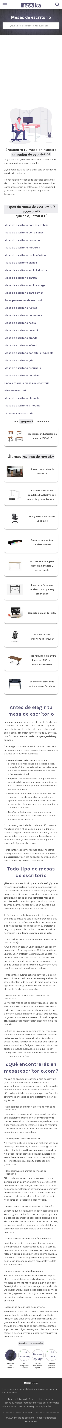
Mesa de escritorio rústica (20, 308)
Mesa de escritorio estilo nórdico (25, 255)
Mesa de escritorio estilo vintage (24, 285)
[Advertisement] (31, 67)
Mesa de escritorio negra (20, 323)
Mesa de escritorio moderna (22, 247)
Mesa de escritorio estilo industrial (26, 270)
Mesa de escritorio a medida (22, 405)
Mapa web (54, 1413)
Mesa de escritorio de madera (23, 315)
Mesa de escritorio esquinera (22, 368)
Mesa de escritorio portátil (21, 330)
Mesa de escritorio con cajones (24, 232)
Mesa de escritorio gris (18, 360)
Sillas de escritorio (15, 390)
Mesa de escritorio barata (20, 278)
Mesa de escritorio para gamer (23, 293)
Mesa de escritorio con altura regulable (28, 353)
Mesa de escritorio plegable (22, 398)
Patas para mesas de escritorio (23, 300)
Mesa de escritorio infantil (20, 345)
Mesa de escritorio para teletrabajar (27, 225)
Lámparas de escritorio (19, 413)
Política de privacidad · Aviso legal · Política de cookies (26, 1413)
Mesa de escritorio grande (20, 338)
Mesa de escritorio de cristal (22, 375)
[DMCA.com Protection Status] (31, 1384)
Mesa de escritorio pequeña (22, 240)
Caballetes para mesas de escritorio (27, 383)
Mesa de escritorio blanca (20, 262)
